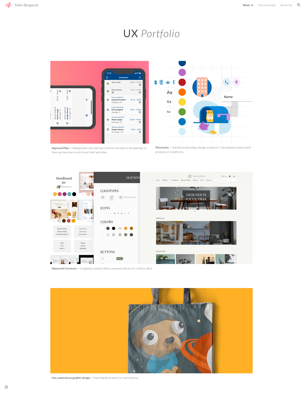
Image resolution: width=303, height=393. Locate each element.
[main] (151, 31)
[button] (299, 5)
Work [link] (246, 5)
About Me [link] (286, 5)
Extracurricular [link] (267, 5)
